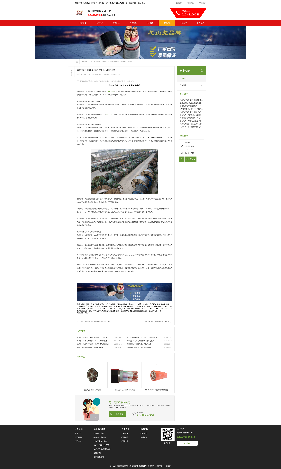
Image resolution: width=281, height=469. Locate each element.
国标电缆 (111, 91)
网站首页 (82, 23)
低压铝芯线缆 (99, 433)
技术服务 (150, 23)
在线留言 (183, 23)
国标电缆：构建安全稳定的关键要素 (139, 347)
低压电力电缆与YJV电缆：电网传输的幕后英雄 (93, 344)
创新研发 (144, 429)
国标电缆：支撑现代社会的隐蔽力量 (139, 344)
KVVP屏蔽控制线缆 (101, 445)
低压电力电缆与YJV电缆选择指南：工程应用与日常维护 (93, 337)
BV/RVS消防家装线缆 (102, 449)
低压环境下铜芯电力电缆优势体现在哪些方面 (195, 127)
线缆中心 (116, 23)
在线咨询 (187, 443)
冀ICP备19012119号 (164, 466)
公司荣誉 (78, 441)
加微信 (179, 3)
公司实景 (124, 437)
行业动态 (105, 62)
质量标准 (143, 433)
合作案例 (133, 23)
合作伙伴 (125, 429)
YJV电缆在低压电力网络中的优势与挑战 (140, 341)
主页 (90, 62)
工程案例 (124, 433)
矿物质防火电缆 (100, 437)
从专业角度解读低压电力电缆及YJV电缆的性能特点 (143, 337)
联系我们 (202, 3)
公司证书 (124, 441)
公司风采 (78, 437)
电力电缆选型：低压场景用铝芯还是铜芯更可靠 (196, 124)
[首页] (77, 61)
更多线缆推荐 (99, 457)
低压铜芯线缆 (99, 429)
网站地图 (190, 3)
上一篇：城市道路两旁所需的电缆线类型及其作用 (95, 321)
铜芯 (107, 114)
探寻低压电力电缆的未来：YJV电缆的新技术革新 (93, 341)
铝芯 (112, 114)
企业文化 (78, 433)
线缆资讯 (166, 23)
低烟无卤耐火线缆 (101, 441)
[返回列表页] (71, 71)
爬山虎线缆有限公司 (85, 304)
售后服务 (143, 437)
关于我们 (99, 23)
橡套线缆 (97, 453)
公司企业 (79, 429)
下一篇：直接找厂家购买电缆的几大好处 (156, 321)
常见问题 (183, 85)
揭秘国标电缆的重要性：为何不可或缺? (90, 347)
